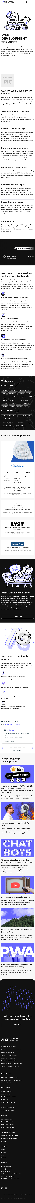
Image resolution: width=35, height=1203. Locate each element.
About (3, 1149)
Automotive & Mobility (7, 1127)
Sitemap (22, 1198)
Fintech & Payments (7, 1122)
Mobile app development (8, 1097)
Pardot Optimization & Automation (11, 1069)
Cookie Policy (15, 1198)
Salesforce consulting (7, 1052)
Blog (2, 1155)
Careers (3, 1158)
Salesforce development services (11, 1050)
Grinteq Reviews (9, 721)
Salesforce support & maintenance (11, 1063)
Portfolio (3, 1152)
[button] (31, 2)
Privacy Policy (5, 1198)
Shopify (3, 1141)
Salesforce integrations (8, 1058)
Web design (4, 1099)
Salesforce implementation (9, 1055)
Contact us (17, 616)
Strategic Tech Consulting (9, 1083)
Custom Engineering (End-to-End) (11, 1080)
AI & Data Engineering (7, 1110)
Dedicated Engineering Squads (10, 1077)
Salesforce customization (8, 1061)
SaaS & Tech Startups (7, 1124)
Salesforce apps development (10, 1066)
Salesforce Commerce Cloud (9, 1135)
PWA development (6, 1094)
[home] (8, 2)
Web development (6, 1091)
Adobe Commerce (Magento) (9, 1138)
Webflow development (8, 1102)
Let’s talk (17, 1025)
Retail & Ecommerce (7, 1119)
